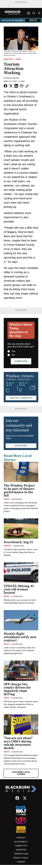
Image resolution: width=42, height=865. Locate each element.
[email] (21, 86)
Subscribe (21, 446)
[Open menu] (39, 13)
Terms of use (21, 854)
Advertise (21, 850)
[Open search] (33, 13)
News (18, 59)
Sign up (33, 20)
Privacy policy (21, 858)
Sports (8, 546)
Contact (21, 838)
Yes (13, 351)
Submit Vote (21, 361)
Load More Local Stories (21, 773)
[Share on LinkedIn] (16, 86)
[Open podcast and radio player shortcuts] (28, 13)
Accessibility (21, 842)
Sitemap (21, 862)
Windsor (8, 59)
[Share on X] (11, 86)
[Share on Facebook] (5, 86)
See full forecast (21, 398)
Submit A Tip (21, 846)
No (13, 355)
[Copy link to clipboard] (27, 86)
